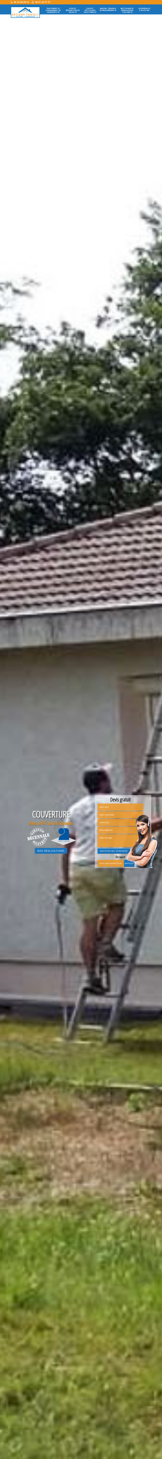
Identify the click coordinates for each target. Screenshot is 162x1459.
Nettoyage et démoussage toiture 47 (127, 10)
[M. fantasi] (25, 12)
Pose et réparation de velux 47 (73, 10)
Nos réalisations (51, 850)
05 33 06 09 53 (21, 2)
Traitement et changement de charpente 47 (53, 10)
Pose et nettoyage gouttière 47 (90, 10)
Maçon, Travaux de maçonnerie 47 (108, 9)
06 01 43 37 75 (42, 2)
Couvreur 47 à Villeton (144, 9)
